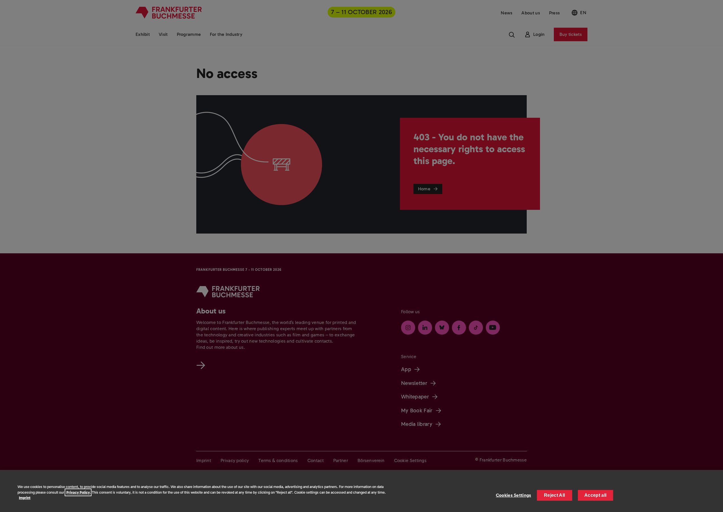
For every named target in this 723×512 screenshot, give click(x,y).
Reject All (554, 495)
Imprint (25, 498)
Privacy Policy (78, 492)
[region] (361, 491)
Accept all (595, 495)
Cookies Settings (513, 495)
